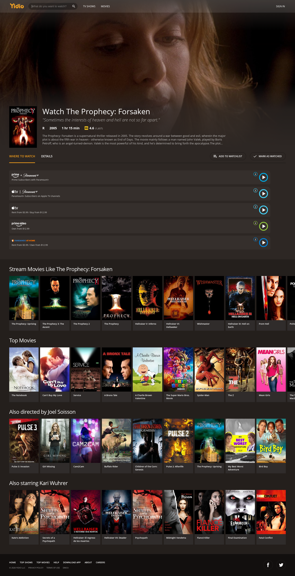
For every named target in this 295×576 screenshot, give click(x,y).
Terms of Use (53, 567)
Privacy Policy (35, 567)
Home (12, 562)
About (88, 562)
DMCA (66, 567)
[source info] (255, 174)
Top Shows (26, 562)
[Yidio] (17, 7)
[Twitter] (281, 565)
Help (56, 562)
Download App (72, 562)
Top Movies (43, 562)
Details (46, 156)
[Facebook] (268, 565)
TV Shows (89, 6)
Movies (105, 6)
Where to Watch (22, 156)
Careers (100, 562)
